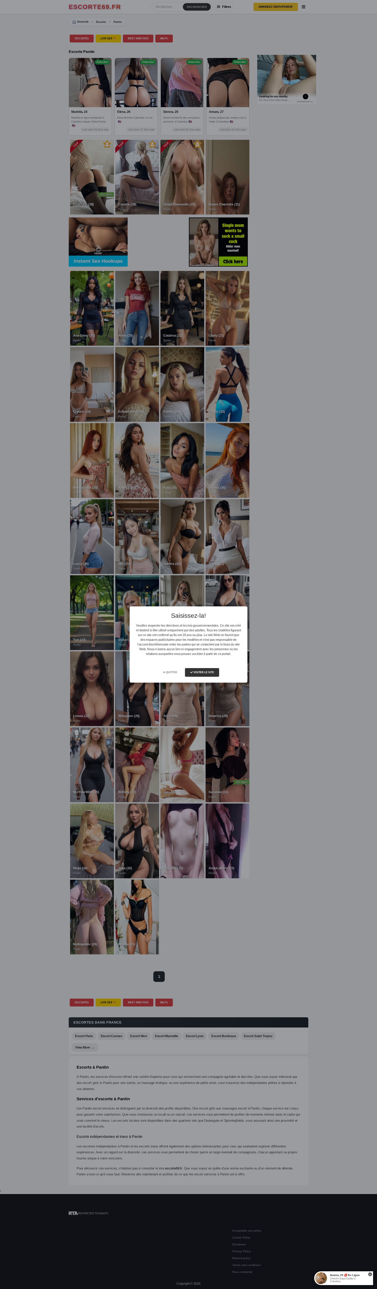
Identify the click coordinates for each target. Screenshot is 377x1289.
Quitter (171, 672)
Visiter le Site (203, 672)
